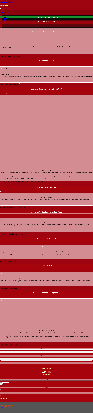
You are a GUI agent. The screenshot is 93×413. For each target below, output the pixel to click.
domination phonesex (9, 181)
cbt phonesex (4, 181)
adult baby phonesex (8, 233)
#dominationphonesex (3, 207)
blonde (16, 233)
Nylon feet (11, 344)
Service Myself (46, 266)
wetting (18, 84)
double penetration (6, 56)
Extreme (19, 233)
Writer (8, 93)
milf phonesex (22, 83)
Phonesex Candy (7, 2)
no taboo (23, 54)
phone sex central (27, 181)
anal (2, 54)
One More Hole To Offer (46, 22)
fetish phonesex (8, 83)
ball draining (9, 54)
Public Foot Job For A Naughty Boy (46, 293)
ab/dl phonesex (2, 233)
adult (1, 54)
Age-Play (13, 233)
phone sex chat (33, 181)
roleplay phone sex (35, 83)
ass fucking (5, 54)
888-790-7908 (5, 398)
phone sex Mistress (43, 181)
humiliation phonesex (18, 54)
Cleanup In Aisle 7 (46, 61)
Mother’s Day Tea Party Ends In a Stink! (46, 212)
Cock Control (2, 344)
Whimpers (5, 18)
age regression (4, 234)
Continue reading (4, 51)
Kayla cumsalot (7, 344)
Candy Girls (4, 11)
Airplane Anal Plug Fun (46, 187)
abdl (1, 234)
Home (3, 10)
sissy (19, 56)
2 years (3, 93)
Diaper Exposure (9, 234)
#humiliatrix (2, 182)
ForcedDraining (8, 206)
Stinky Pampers (20, 234)
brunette (13, 54)
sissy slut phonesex (32, 54)
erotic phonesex (15, 181)
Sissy (5, 17)
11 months (3, 64)
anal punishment (13, 207)
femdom (14, 182)
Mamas (5, 19)
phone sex (1, 84)
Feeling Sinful (4, 12)
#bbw (1, 261)
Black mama (4, 261)
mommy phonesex (26, 233)
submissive (15, 288)
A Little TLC (4, 13)
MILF (18, 83)
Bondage (1, 288)
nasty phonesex (32, 233)
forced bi (10, 56)
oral (25, 54)
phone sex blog (30, 83)
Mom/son (21, 233)
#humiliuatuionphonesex (8, 182)
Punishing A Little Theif (46, 239)
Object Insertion (23, 206)
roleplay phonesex (41, 83)
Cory (8, 64)
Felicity (8, 216)
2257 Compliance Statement (5, 407)
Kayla (8, 296)
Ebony (7, 261)
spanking (16, 261)
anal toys (18, 207)
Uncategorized (47, 83)
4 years (3, 296)
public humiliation (15, 56)
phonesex (27, 54)
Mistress (4, 288)
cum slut (1, 56)
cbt (0, 181)
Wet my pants (15, 84)
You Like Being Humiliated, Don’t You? (46, 89)
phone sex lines (38, 181)
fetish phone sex (2, 83)
